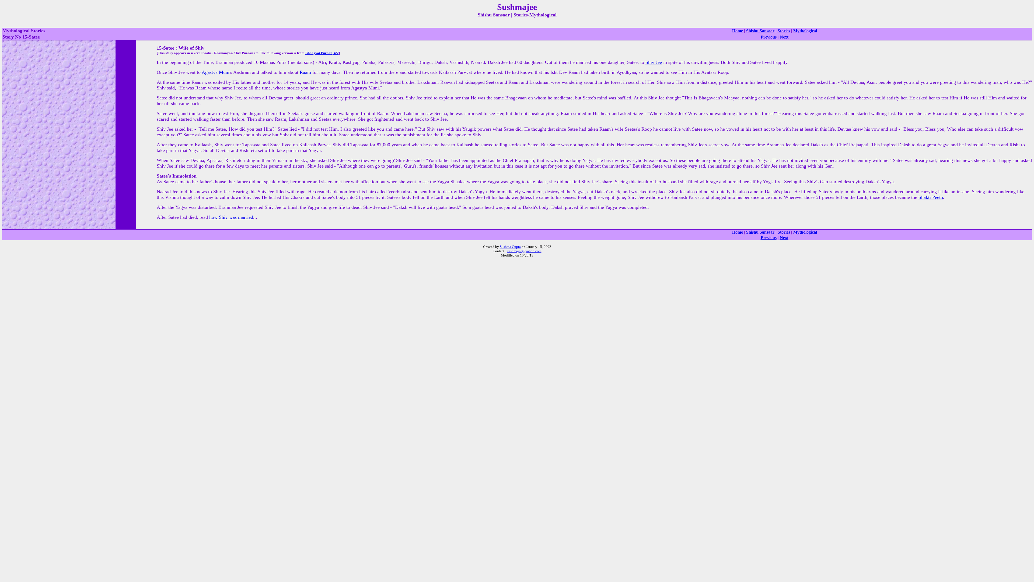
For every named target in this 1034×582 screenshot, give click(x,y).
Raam (305, 72)
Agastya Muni (215, 72)
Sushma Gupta (510, 247)
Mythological (805, 31)
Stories (784, 31)
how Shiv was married (231, 217)
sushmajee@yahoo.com (524, 251)
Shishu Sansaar (760, 31)
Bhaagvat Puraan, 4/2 (322, 53)
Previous (769, 37)
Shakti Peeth (930, 197)
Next (784, 37)
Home (737, 31)
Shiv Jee (653, 62)
